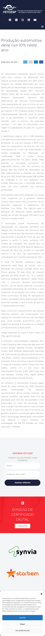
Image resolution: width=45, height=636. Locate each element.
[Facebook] (10, 20)
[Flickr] (16, 20)
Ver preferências (22, 630)
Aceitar (22, 618)
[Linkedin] (28, 20)
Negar (22, 624)
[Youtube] (35, 20)
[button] (41, 594)
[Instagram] (22, 20)
